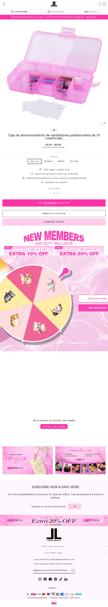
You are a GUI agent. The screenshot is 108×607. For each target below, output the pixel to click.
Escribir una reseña (54, 426)
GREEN (61, 161)
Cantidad (54, 188)
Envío (45, 147)
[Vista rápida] (39, 394)
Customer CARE (53, 553)
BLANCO (48, 161)
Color (54, 157)
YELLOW (74, 161)
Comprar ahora (54, 222)
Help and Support (53, 546)
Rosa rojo (34, 161)
